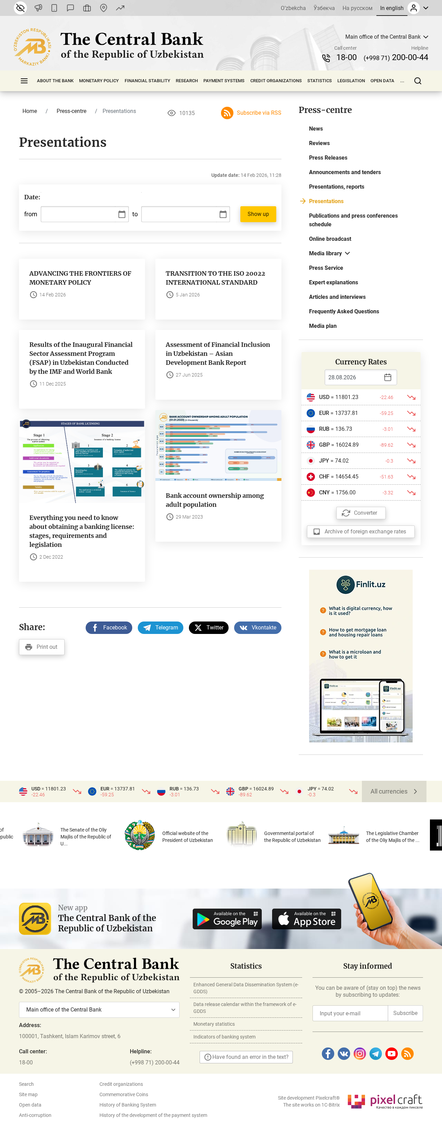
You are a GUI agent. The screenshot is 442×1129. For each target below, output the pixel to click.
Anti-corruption (35, 1115)
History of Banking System (127, 1105)
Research (187, 80)
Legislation (351, 80)
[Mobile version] (54, 8)
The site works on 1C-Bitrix (311, 1105)
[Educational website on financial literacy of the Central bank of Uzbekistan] (361, 655)
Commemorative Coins (123, 1094)
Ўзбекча (324, 8)
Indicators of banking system (224, 1037)
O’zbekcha (293, 8)
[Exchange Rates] (120, 8)
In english (392, 8)
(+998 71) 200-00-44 (155, 1062)
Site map (28, 1094)
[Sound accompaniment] (38, 8)
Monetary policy (99, 80)
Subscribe (405, 1013)
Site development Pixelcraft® (309, 1098)
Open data (382, 80)
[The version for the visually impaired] (20, 8)
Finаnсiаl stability (147, 80)
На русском (358, 8)
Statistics (319, 80)
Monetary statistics (214, 1024)
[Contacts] (103, 8)
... (402, 80)
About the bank (55, 80)
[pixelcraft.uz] (385, 1100)
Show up (258, 214)
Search (26, 1084)
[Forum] (70, 8)
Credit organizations (276, 80)
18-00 (346, 57)
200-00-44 (396, 57)
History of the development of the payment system (153, 1115)
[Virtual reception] (87, 8)
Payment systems (223, 80)
